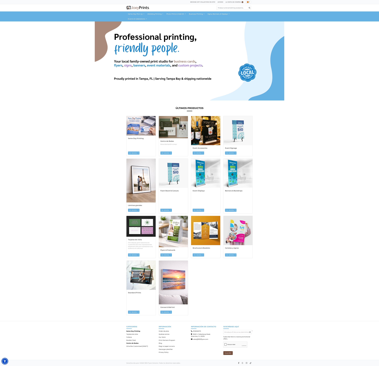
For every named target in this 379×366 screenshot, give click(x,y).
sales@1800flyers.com (200, 339)
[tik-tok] (250, 363)
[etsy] (242, 363)
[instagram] (246, 363)
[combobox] (248, 2)
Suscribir (228, 353)
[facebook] (238, 363)
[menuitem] (136, 13)
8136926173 (197, 331)
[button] (5, 361)
